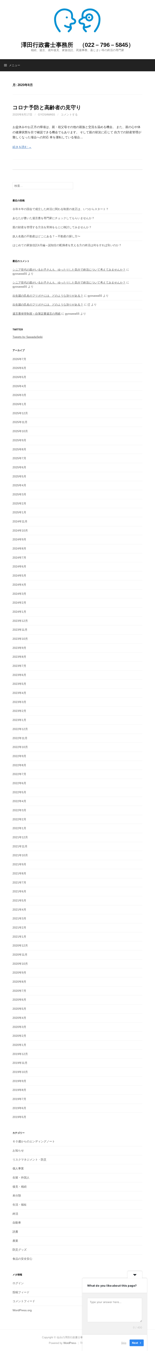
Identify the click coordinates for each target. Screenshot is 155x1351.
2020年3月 (19, 1026)
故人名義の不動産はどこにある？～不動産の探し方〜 (46, 236)
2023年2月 (19, 710)
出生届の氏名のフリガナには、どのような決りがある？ (48, 295)
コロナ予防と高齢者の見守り (47, 107)
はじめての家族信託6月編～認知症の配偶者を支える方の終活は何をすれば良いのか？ (67, 245)
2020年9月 (19, 972)
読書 (15, 1231)
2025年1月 (19, 512)
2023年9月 (19, 647)
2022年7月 (19, 774)
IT (89, 304)
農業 (15, 1240)
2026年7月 (19, 359)
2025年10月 (20, 431)
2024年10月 (20, 530)
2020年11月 (20, 954)
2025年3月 (19, 494)
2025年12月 (20, 413)
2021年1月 (19, 936)
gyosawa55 (46, 114)
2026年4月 (19, 386)
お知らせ (18, 1150)
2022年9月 (19, 756)
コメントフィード (24, 1301)
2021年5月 (19, 900)
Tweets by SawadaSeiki (28, 336)
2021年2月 (19, 927)
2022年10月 (20, 747)
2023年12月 (20, 620)
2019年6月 (19, 1108)
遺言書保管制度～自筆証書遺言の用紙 (37, 313)
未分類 (17, 1195)
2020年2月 (19, 1035)
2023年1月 (19, 720)
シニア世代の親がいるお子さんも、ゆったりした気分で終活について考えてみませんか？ (69, 269)
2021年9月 (19, 864)
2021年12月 (20, 837)
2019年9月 (19, 1081)
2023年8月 (19, 656)
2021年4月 (19, 909)
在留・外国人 (21, 1177)
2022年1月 (19, 828)
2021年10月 (20, 855)
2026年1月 (19, 404)
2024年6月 (19, 566)
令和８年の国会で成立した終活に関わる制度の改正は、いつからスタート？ (61, 209)
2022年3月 (19, 810)
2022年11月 (20, 738)
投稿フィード (21, 1292)
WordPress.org (22, 1310)
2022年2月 (19, 819)
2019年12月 (20, 1054)
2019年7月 (19, 1099)
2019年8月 (19, 1090)
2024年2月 (19, 602)
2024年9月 (19, 539)
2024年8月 (19, 548)
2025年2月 (19, 503)
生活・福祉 (20, 1204)
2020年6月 (19, 999)
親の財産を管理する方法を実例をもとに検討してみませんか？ (52, 227)
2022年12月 (20, 729)
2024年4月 (19, 584)
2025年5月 (19, 476)
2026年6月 (19, 368)
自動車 (17, 1222)
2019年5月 (19, 1117)
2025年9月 (19, 440)
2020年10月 (20, 963)
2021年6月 (19, 891)
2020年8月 (19, 981)
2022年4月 (19, 801)
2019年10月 (20, 1072)
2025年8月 (19, 449)
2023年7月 (19, 665)
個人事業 (18, 1168)
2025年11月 (20, 422)
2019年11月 (20, 1062)
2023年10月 (20, 638)
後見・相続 (20, 1186)
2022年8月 (19, 765)
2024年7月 (19, 557)
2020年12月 (20, 945)
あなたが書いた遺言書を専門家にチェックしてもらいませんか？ (53, 218)
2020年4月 (19, 1017)
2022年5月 (19, 792)
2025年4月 (19, 485)
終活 (15, 1213)
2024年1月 (19, 611)
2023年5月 (19, 683)
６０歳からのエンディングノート (34, 1141)
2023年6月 (19, 675)
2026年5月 (19, 377)
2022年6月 (19, 783)
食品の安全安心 (22, 1258)
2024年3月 (19, 593)
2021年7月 (19, 882)
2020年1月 (19, 1044)
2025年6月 (19, 467)
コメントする (69, 114)
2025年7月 (19, 458)
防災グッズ (20, 1249)
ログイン (18, 1283)
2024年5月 (19, 575)
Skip (123, 1342)
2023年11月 (20, 629)
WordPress (69, 1343)
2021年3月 (19, 918)
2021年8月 (19, 873)
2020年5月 (19, 1008)
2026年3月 (19, 395)
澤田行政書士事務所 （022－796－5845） (77, 45)
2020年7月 (19, 990)
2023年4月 (19, 692)
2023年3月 (19, 702)
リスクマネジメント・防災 (29, 1159)
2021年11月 (20, 846)
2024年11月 (20, 521)
